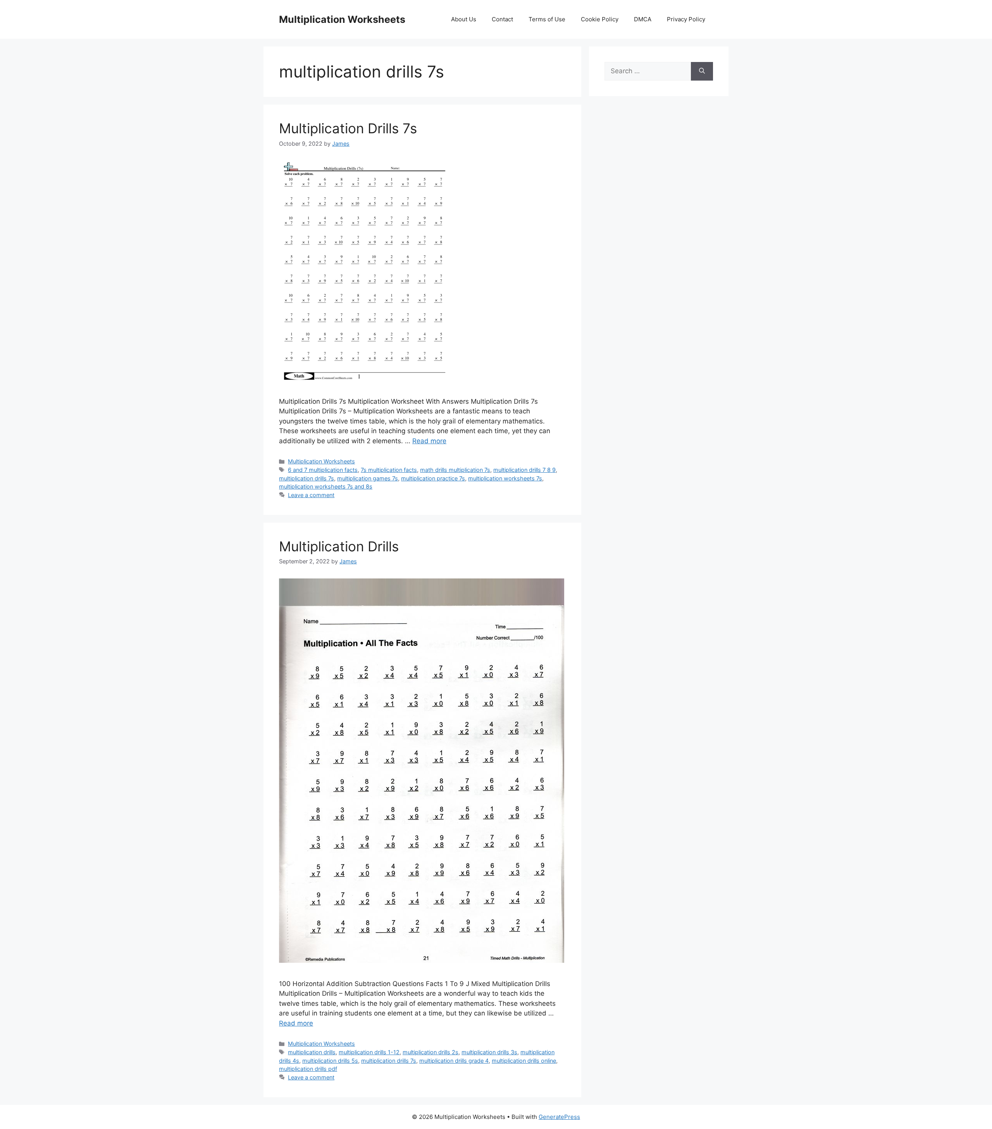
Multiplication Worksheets (342, 19)
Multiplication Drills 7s (348, 128)
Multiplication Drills (339, 546)
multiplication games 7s (367, 478)
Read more (429, 441)
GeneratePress (559, 1116)
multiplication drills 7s (306, 478)
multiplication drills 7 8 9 (524, 469)
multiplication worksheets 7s (505, 478)
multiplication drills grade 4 (454, 1060)
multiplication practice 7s (433, 478)
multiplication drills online (524, 1060)
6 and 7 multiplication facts (323, 469)
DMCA (642, 19)
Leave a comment (311, 495)
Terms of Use (547, 19)
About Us (463, 19)
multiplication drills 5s (330, 1060)
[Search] (702, 71)
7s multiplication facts (389, 469)
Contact (502, 19)
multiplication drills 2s (430, 1052)
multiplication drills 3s (489, 1052)
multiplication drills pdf (308, 1068)
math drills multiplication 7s (455, 469)
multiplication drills (312, 1052)
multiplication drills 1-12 (369, 1052)
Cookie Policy (599, 19)
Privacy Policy (686, 19)
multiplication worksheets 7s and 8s (325, 486)
